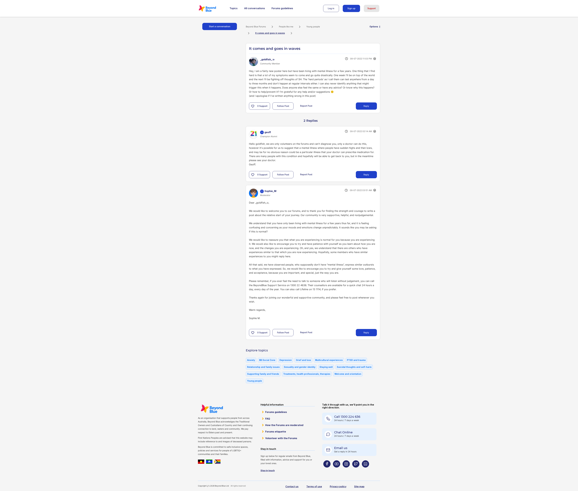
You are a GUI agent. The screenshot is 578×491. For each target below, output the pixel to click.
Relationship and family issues (263, 367)
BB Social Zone (267, 360)
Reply (366, 106)
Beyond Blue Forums (211, 8)
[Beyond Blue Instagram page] (346, 470)
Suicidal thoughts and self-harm (354, 367)
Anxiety (251, 360)
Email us (340, 448)
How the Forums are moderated (284, 425)
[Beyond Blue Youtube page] (336, 470)
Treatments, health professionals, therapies (306, 374)
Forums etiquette (275, 431)
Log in (331, 8)
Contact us (291, 486)
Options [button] (374, 26)
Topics (234, 8)
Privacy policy (338, 486)
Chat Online (343, 432)
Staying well (326, 367)
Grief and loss (303, 360)
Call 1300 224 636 (347, 416)
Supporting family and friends (263, 374)
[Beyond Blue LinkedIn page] (365, 470)
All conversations (254, 8)
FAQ (267, 418)
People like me (286, 26)
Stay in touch (268, 470)
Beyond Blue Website (212, 408)
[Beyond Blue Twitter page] (356, 470)
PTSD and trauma (356, 360)
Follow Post (283, 106)
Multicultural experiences (329, 360)
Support (371, 8)
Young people (313, 26)
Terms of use (314, 486)
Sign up (351, 8)
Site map (359, 486)
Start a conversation (219, 26)
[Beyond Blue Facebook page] (327, 470)
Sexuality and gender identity (299, 367)
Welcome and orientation (347, 374)
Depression (286, 360)
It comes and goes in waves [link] (270, 33)
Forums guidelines (282, 8)
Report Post (306, 106)
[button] (252, 106)
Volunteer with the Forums (281, 438)
